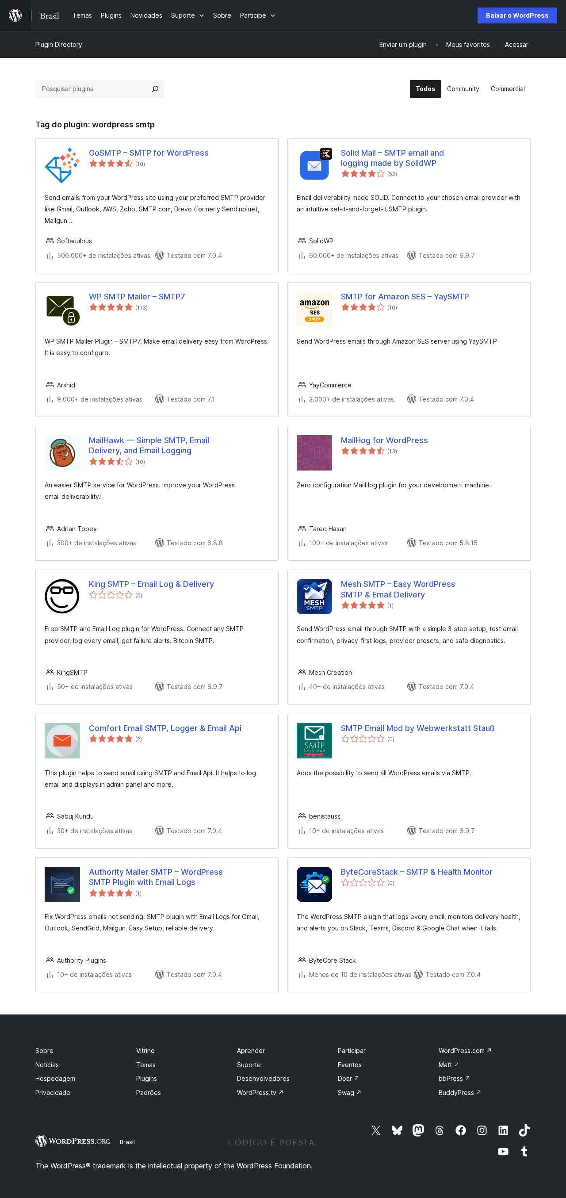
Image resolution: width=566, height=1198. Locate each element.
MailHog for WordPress (384, 440)
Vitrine (145, 1050)
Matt (449, 1064)
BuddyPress (460, 1092)
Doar (348, 1078)
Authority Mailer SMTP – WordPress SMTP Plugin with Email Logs (156, 877)
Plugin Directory (58, 44)
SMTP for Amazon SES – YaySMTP (405, 296)
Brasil (127, 1141)
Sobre (44, 1050)
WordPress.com (465, 1050)
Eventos (350, 1064)
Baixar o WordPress (517, 15)
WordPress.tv (260, 1092)
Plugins (146, 1078)
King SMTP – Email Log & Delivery (151, 584)
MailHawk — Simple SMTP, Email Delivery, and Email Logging (149, 445)
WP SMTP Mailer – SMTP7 (137, 296)
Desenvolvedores (263, 1078)
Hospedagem (55, 1078)
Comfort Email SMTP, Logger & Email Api (165, 728)
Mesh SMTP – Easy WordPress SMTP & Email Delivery (398, 589)
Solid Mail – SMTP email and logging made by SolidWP (392, 158)
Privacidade (52, 1092)
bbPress (454, 1078)
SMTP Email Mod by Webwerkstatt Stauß (418, 728)
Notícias (47, 1064)
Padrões (148, 1092)
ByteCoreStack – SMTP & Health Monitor (417, 871)
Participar (352, 1050)
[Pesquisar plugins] (155, 89)
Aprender (251, 1050)
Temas (146, 1064)
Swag (350, 1092)
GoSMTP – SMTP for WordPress (149, 152)
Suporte (249, 1064)
